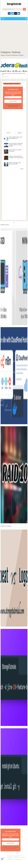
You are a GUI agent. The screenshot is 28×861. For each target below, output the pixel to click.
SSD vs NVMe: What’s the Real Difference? (15, 137)
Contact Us (16, 857)
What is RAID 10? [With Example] (15, 150)
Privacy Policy (9, 857)
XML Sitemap (22, 857)
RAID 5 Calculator (18, 859)
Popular (19, 132)
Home (4, 857)
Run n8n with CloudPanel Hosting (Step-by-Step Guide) (16, 145)
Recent (8, 132)
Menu (3, 18)
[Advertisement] (14, 36)
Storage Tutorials (10, 856)
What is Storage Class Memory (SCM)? (15, 163)
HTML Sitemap (10, 859)
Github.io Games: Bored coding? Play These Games (16, 156)
